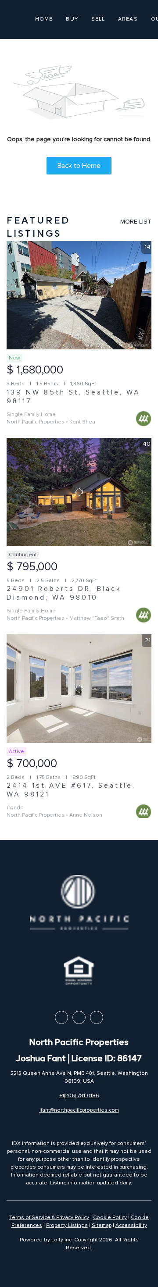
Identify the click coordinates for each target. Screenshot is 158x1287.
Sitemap (101, 1225)
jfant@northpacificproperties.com (79, 1110)
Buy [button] (72, 19)
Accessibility (131, 1225)
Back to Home (79, 165)
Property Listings (67, 1225)
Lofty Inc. (62, 1240)
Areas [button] (128, 19)
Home (44, 19)
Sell (98, 19)
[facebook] (61, 1017)
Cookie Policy (110, 1217)
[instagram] (96, 1017)
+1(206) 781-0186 (79, 1095)
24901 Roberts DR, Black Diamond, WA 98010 (64, 593)
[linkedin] (79, 1017)
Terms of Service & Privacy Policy (49, 1217)
